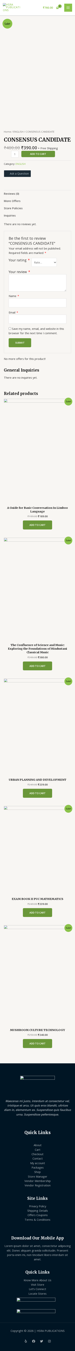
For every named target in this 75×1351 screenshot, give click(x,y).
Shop (37, 1172)
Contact (37, 1158)
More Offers (12, 201)
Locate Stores (37, 1293)
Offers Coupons (38, 1215)
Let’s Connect (37, 1289)
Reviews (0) (11, 193)
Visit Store (37, 1284)
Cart (37, 1150)
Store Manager (37, 1176)
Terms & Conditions (37, 1219)
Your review (19, 271)
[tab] (37, 193)
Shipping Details (37, 1210)
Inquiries (10, 215)
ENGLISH (18, 131)
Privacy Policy (37, 1206)
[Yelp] (25, 1341)
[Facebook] (33, 1341)
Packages (38, 1167)
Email (13, 312)
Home (7, 131)
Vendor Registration (38, 1185)
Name (14, 296)
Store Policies (13, 208)
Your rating (19, 260)
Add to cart (38, 154)
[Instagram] (49, 1341)
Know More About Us (37, 1280)
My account (37, 1163)
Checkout (37, 1154)
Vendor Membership (37, 1181)
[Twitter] (41, 1341)
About (38, 1145)
